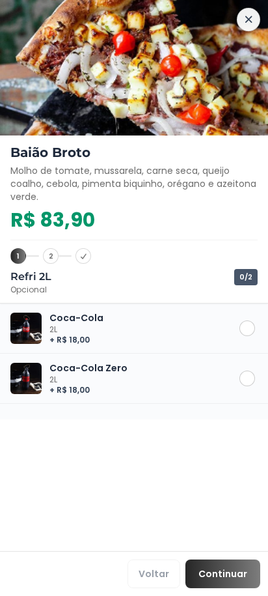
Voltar (154, 573)
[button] (134, 329)
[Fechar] (248, 19)
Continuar (222, 573)
